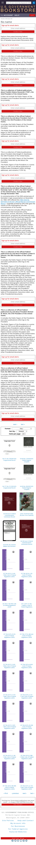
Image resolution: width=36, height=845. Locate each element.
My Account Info (18, 823)
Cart (32, 15)
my (7, 15)
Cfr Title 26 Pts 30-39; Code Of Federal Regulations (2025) (9, 635)
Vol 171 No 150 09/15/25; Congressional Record (9, 459)
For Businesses (18, 826)
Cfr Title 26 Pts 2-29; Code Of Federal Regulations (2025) (26, 575)
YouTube (21, 841)
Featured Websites (18, 832)
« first (6, 793)
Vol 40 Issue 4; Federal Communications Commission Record (27, 542)
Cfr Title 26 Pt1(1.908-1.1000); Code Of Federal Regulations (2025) (26, 757)
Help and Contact (25, 820)
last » (23, 424)
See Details (18, 804)
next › (15, 424)
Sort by (12, 431)
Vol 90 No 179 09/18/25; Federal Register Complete (26, 460)
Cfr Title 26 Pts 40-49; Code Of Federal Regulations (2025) (27, 666)
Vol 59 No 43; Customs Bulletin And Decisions (9, 545)
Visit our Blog (18, 838)
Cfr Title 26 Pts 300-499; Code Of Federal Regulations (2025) (9, 787)
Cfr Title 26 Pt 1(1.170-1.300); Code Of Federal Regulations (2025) (26, 787)
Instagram (18, 841)
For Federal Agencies (18, 829)
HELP (17, 15)
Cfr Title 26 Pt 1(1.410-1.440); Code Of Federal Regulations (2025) (9, 696)
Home (2, 19)
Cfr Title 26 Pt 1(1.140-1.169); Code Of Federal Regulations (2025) (9, 757)
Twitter (15, 841)
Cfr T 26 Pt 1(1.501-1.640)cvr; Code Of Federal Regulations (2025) (26, 605)
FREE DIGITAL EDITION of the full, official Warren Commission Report (18, 202)
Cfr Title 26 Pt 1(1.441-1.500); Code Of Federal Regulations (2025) (9, 575)
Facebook (13, 841)
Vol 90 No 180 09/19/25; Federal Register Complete (26, 488)
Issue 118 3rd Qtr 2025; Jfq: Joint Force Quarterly (26, 514)
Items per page (15, 434)
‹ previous (15, 793)
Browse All (9, 19)
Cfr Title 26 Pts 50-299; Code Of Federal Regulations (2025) (26, 726)
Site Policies (8, 820)
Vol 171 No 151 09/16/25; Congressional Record (9, 487)
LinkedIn (26, 841)
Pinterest (24, 841)
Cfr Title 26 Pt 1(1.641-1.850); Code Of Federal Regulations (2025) (9, 666)
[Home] (18, 11)
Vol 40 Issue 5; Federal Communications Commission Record (9, 515)
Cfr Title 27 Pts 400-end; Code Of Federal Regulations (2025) (26, 635)
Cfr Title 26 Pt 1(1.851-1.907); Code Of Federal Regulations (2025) (9, 726)
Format (8, 429)
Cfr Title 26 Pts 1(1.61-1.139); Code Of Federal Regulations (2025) (26, 696)
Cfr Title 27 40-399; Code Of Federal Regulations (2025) (9, 605)
